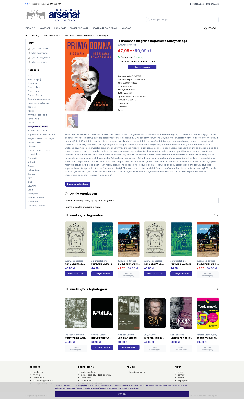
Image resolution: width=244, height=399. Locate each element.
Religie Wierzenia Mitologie (41, 138)
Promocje (60, 28)
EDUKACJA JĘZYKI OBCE (39, 150)
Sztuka (31, 122)
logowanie (86, 377)
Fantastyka (33, 118)
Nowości (45, 28)
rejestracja (86, 380)
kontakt (181, 374)
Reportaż (32, 107)
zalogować (108, 200)
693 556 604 (55, 4)
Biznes (31, 166)
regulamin (38, 372)
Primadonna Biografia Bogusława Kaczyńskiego (86, 35)
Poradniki (32, 158)
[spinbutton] (120, 67)
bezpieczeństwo (137, 372)
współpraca (183, 380)
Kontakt (126, 28)
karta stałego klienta (43, 380)
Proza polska (34, 87)
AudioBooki (33, 201)
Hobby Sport (34, 170)
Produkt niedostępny (128, 274)
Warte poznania (79, 28)
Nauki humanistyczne (38, 103)
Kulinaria (32, 162)
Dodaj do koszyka (142, 67)
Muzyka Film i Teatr (52, 35)
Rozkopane (33, 193)
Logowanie (212, 4)
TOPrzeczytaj (34, 79)
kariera (181, 377)
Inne (30, 181)
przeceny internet (36, 205)
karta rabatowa (88, 372)
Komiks (31, 174)
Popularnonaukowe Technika (42, 134)
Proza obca (33, 91)
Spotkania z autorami (105, 28)
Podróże (32, 110)
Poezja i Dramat (35, 95)
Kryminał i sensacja (37, 114)
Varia (30, 189)
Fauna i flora (34, 154)
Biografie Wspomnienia (39, 99)
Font (30, 75)
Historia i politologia (37, 130)
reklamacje (38, 377)
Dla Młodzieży (34, 142)
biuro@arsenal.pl (39, 4)
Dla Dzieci (32, 146)
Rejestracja (197, 4)
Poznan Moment (36, 197)
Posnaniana (33, 83)
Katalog (30, 28)
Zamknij (122, 394)
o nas (180, 372)
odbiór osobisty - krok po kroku (96, 374)
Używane (32, 185)
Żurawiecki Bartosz (127, 44)
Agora (130, 86)
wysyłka (36, 374)
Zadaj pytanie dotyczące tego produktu (137, 61)
